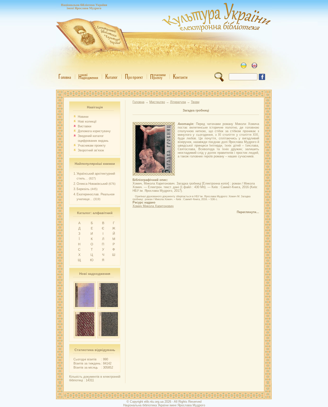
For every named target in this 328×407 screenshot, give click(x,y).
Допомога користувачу (94, 131)
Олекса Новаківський (92, 183)
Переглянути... (248, 212)
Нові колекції (87, 121)
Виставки (84, 126)
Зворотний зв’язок (91, 150)
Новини (83, 116)
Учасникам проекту (92, 145)
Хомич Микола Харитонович (153, 206)
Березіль (83, 189)
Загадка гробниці (196, 110)
